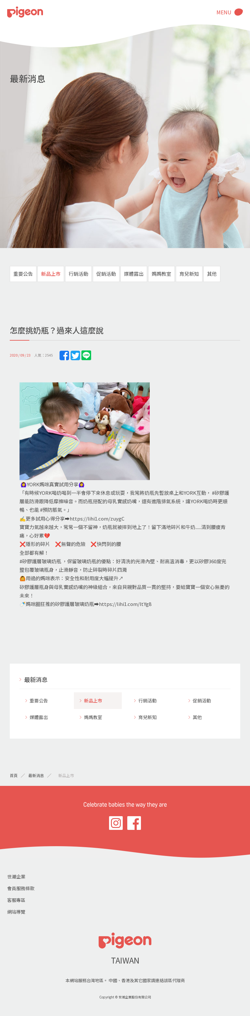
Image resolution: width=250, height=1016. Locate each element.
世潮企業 (16, 876)
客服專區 (16, 900)
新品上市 (51, 273)
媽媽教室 (161, 273)
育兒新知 (189, 273)
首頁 (14, 775)
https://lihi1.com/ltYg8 (125, 603)
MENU (223, 12)
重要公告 (23, 273)
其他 (212, 273)
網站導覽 (16, 911)
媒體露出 (134, 273)
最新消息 (36, 679)
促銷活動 (106, 273)
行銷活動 (78, 273)
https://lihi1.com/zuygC (97, 518)
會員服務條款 (21, 888)
